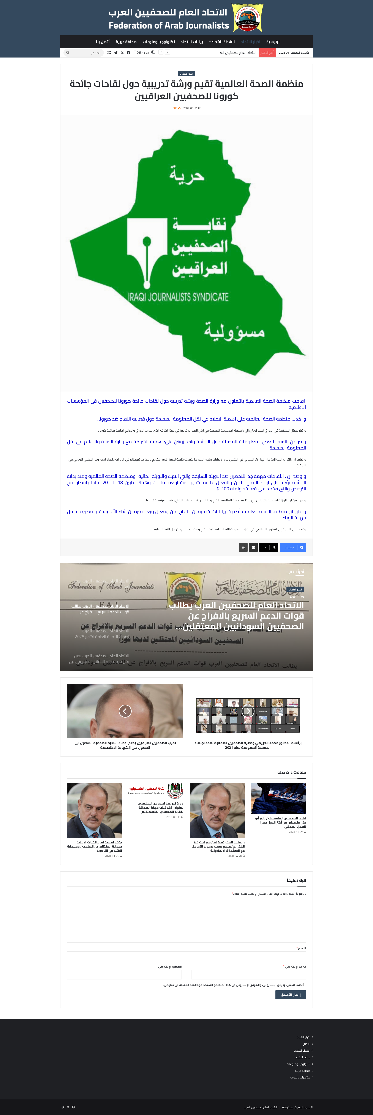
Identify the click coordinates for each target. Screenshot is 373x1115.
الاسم (301, 948)
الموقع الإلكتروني (170, 966)
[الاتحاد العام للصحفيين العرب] (186, 17)
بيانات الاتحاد (192, 41)
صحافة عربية (126, 41)
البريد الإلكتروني (294, 966)
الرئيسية (273, 41)
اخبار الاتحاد (250, 41)
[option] (186, 617)
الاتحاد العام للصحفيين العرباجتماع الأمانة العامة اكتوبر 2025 (241, 610)
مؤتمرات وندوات (300, 1077)
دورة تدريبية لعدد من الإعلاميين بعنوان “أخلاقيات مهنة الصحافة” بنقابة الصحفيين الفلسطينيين (160, 807)
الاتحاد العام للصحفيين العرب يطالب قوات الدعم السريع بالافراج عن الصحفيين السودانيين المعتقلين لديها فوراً (180, 52)
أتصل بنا (103, 41)
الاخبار (306, 1044)
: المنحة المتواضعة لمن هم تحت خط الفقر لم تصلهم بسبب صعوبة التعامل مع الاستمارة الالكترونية (218, 846)
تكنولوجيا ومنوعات (159, 41)
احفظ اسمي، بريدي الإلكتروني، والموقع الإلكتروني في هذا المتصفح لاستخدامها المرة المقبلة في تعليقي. (233, 984)
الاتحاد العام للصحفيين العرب (261, 1107)
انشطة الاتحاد (223, 41)
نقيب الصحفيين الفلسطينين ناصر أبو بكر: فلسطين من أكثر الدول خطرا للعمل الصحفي (280, 822)
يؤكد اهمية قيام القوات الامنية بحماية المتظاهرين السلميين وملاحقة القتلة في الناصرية (94, 846)
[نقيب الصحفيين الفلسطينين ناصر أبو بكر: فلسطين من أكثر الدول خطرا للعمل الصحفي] (278, 798)
